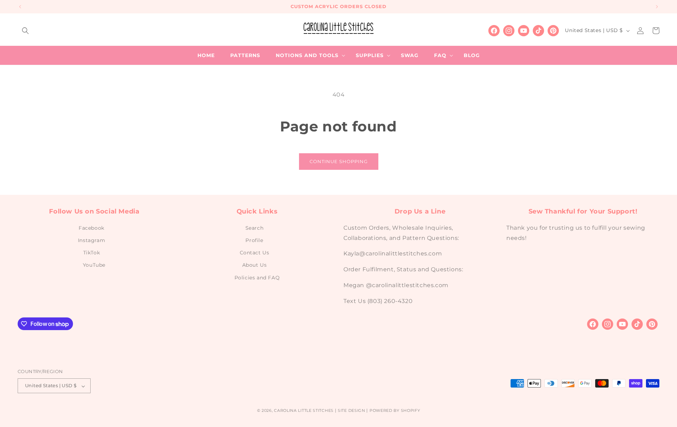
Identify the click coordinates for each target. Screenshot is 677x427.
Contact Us (254, 252)
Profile (254, 240)
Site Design (351, 410)
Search (254, 227)
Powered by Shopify (395, 410)
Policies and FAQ (257, 277)
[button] (25, 30)
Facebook (91, 227)
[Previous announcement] (20, 6)
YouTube (94, 265)
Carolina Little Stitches (304, 410)
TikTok (91, 252)
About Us (254, 265)
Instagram (91, 240)
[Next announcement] (657, 6)
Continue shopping (339, 161)
